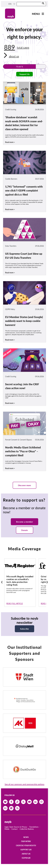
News (26, 837)
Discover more (24, 485)
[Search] (43, 3)
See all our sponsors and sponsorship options (24, 784)
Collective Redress (27, 829)
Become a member (24, 522)
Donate (24, 530)
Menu (36, 13)
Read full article (14, 603)
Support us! (26, 850)
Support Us (24, 74)
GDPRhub (26, 858)
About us (26, 854)
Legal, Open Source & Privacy (16, 827)
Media (7, 829)
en (10, 4)
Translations (33, 827)
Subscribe (24, 629)
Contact (14, 829)
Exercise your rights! (26, 845)
